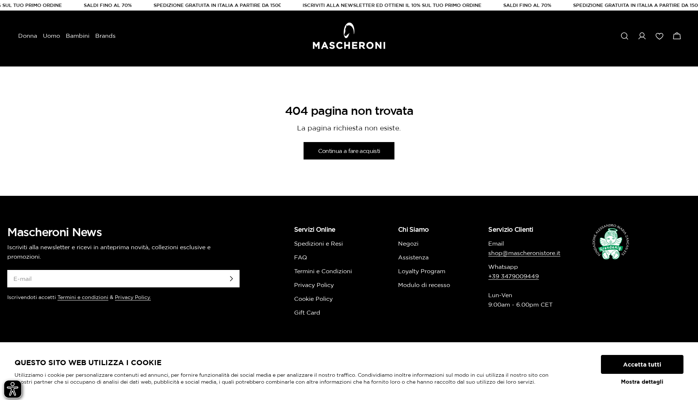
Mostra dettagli (642, 382)
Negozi (408, 243)
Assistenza (413, 257)
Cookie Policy (313, 298)
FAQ (300, 257)
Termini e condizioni (82, 297)
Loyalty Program (421, 271)
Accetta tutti (642, 364)
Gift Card (307, 312)
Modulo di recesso (424, 285)
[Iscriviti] (231, 278)
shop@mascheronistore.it (524, 253)
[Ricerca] (624, 36)
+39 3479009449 (513, 276)
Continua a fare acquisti (349, 151)
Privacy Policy (314, 285)
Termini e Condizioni (323, 271)
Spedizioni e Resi (318, 243)
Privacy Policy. (133, 297)
